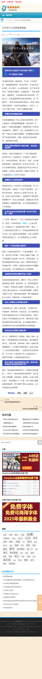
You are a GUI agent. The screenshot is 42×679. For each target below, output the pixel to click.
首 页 (3, 2)
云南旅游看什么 (8, 423)
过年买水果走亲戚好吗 (30, 433)
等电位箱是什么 (28, 426)
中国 (10, 534)
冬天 (35, 538)
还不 (32, 560)
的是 (23, 556)
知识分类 (18, 2)
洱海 (26, 553)
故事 (25, 393)
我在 (25, 223)
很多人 (5, 545)
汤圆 (21, 553)
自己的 (7, 560)
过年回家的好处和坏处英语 (12, 587)
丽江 (16, 535)
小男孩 (21, 634)
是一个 (30, 549)
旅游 (28, 545)
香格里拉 (12, 563)
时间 (34, 545)
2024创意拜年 (8, 608)
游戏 (4, 556)
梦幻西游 (14, 552)
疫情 (10, 556)
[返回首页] (39, 597)
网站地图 (14, 624)
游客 (32, 553)
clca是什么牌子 (8, 590)
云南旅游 (6, 538)
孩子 (23, 542)
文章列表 (10, 2)
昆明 (5, 549)
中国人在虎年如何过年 (10, 419)
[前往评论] (39, 602)
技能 (11, 545)
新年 (22, 545)
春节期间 (20, 549)
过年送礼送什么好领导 (10, 604)
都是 (4, 563)
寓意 (35, 542)
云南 (30, 534)
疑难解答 (20, 624)
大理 (18, 541)
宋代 (29, 541)
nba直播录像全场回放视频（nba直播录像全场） (19, 580)
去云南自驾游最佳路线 (10, 583)
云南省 (13, 538)
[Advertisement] (21, 658)
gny (8, 35)
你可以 (20, 538)
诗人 (20, 560)
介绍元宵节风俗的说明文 (31, 430)
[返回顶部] (39, 608)
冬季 (5, 542)
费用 (26, 560)
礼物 (28, 556)
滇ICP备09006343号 (29, 624)
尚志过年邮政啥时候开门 (12, 402)
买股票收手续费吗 (9, 597)
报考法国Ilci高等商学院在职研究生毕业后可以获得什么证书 (21, 601)
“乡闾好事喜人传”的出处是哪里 (32, 423)
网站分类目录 (33, 621)
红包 (34, 556)
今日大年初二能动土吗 (10, 430)
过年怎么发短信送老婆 (30, 408)
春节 (11, 549)
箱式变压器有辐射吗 (9, 426)
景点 (5, 552)
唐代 (11, 541)
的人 (17, 556)
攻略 (16, 545)
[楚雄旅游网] (21, 7)
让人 (13, 174)
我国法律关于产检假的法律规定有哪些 (32, 419)
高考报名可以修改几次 (10, 594)
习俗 (22, 534)
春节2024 (9, 20)
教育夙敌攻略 (7, 576)
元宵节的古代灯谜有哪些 (11, 433)
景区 (36, 549)
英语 (14, 560)
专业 (4, 535)
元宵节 (28, 538)
